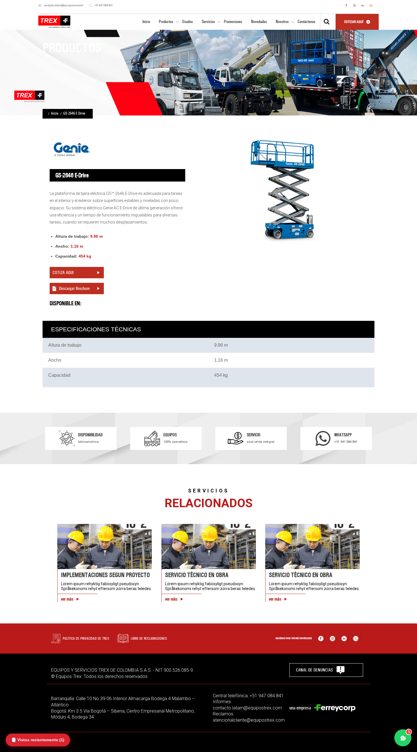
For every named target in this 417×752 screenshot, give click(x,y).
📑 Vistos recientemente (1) (37, 740)
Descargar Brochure (74, 288)
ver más (67, 599)
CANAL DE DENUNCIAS (314, 670)
